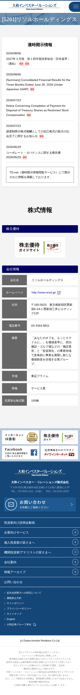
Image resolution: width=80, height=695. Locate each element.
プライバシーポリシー (19, 608)
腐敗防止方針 (14, 598)
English (11, 619)
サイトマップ (14, 614)
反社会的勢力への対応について (24, 593)
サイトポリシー (15, 603)
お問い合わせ (13, 582)
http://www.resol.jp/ (44, 292)
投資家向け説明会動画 (19, 522)
